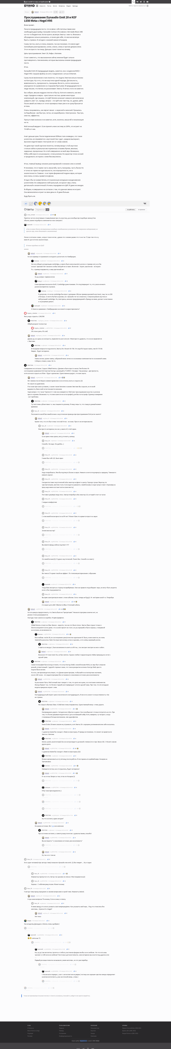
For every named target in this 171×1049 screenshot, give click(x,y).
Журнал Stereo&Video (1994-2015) (131, 1028)
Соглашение (62, 1033)
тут (53, 826)
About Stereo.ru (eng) (33, 1031)
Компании (93, 1036)
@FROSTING (49, 328)
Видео (69, 6)
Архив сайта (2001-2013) (129, 1031)
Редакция (30, 1033)
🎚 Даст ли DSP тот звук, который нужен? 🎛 (37, 2)
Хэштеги (93, 1031)
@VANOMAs (41, 935)
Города (93, 1033)
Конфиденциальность (65, 1036)
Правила (61, 1028)
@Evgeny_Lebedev (44, 320)
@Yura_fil (46, 418)
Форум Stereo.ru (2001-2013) (130, 1033)
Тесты (49, 6)
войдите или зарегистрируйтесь (80, 996)
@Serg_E (50, 291)
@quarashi (39, 253)
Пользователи (95, 1028)
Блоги (55, 6)
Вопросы (62, 6)
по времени (141, 209)
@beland (43, 260)
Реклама (29, 1036)
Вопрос (27, 12)
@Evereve (46, 273)
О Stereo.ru (30, 1028)
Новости (42, 6)
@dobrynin (56, 815)
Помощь (61, 1031)
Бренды (75, 6)
